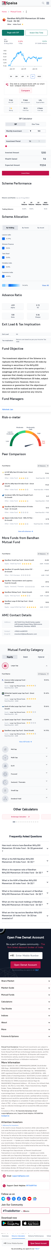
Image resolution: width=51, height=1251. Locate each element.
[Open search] (43, 3)
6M (22, 76)
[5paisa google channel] (35, 1199)
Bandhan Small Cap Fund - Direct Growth (19, 560)
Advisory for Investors (10, 1125)
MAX (39, 76)
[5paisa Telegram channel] (3, 1199)
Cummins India (7, 272)
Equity (10, 657)
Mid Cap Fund (15, 596)
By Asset (41, 228)
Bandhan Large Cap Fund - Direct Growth (19, 730)
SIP (15, 124)
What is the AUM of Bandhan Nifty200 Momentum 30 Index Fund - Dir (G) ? (19, 882)
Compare (25, 90)
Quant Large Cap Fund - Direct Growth (18, 720)
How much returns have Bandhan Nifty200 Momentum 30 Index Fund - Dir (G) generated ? (22, 848)
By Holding (10, 228)
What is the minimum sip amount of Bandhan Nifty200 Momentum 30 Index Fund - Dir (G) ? (22, 892)
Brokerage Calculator (18, 817)
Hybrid (41, 657)
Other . (9, 24)
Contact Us (5, 1116)
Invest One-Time (36, 33)
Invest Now (25, 173)
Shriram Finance (8, 244)
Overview (5, 1236)
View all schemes (24, 531)
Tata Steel (5, 254)
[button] (14, 822)
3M (16, 76)
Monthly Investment (14, 131)
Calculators (6, 1001)
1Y (28, 76)
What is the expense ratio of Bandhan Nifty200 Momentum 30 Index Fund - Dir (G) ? (22, 871)
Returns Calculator (18, 1236)
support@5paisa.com (20, 1176)
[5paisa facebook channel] (19, 1199)
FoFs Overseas (15, 575)
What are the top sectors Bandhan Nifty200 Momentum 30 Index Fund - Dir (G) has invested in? (22, 915)
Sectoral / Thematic (17, 586)
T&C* (37, 970)
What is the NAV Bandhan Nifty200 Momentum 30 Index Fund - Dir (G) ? (18, 860)
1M (11, 76)
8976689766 (31, 1185)
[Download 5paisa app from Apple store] (31, 1224)
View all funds (24, 742)
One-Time (35, 124)
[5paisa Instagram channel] (8, 1199)
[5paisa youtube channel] (29, 1199)
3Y (33, 76)
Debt (25, 657)
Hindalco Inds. (7, 263)
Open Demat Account (25, 964)
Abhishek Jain (7, 409)
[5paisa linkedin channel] (24, 1199)
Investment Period (13, 141)
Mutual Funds (16, 11)
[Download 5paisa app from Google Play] (11, 1224)
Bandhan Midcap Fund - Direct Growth (18, 592)
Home (4, 11)
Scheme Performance (36, 1236)
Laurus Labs (6, 235)
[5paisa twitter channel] (14, 1199)
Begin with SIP (13, 32)
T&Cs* (37, 1249)
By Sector (25, 228)
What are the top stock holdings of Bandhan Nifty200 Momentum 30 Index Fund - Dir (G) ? (22, 903)
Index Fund (17, 24)
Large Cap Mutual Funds (17, 686)
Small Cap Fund (15, 564)
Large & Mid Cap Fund (17, 607)
